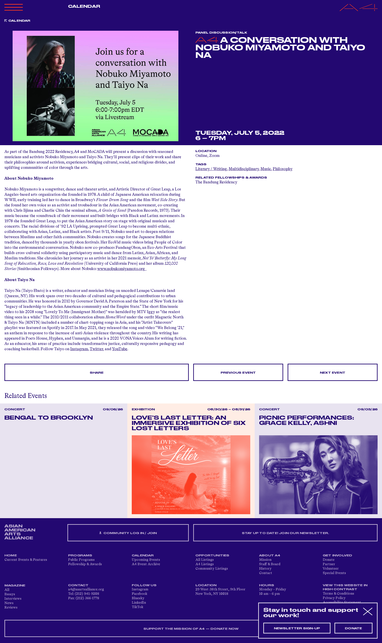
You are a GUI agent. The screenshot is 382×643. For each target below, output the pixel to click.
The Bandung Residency (216, 182)
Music (265, 169)
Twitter (96, 349)
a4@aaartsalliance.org (86, 589)
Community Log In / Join (130, 533)
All (6, 590)
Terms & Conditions (338, 593)
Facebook (139, 594)
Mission (265, 560)
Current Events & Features (25, 560)
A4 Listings (204, 564)
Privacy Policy (334, 598)
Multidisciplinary (244, 169)
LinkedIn (139, 603)
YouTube (119, 349)
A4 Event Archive (146, 564)
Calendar (84, 6)
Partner (329, 564)
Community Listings (211, 569)
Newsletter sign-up (297, 628)
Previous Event (238, 372)
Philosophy (282, 169)
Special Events (334, 573)
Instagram (79, 349)
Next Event (332, 372)
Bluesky (138, 598)
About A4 (270, 555)
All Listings (204, 560)
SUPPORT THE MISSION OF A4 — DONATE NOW (191, 629)
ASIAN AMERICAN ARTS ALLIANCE (19, 532)
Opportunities (212, 555)
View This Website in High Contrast (345, 587)
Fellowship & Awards (85, 564)
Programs (80, 555)
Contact (265, 573)
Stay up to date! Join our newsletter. (285, 533)
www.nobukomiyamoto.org (122, 269)
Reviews (10, 607)
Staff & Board (269, 564)
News (8, 603)
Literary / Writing (211, 169)
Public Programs (81, 560)
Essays (9, 594)
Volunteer (331, 569)
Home (10, 555)
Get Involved (337, 555)
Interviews (12, 599)
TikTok (137, 607)
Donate (328, 560)
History (265, 569)
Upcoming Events (146, 560)
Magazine (14, 585)
